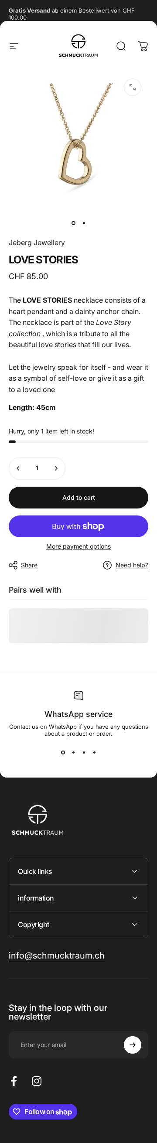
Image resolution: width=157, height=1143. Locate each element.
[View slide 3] (83, 752)
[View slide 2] (73, 752)
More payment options (78, 546)
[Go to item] (73, 223)
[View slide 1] (63, 752)
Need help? (132, 565)
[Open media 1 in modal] (132, 87)
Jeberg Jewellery (37, 242)
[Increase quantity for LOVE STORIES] (56, 468)
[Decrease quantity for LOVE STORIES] (18, 468)
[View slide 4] (94, 752)
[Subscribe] (132, 1045)
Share (29, 565)
